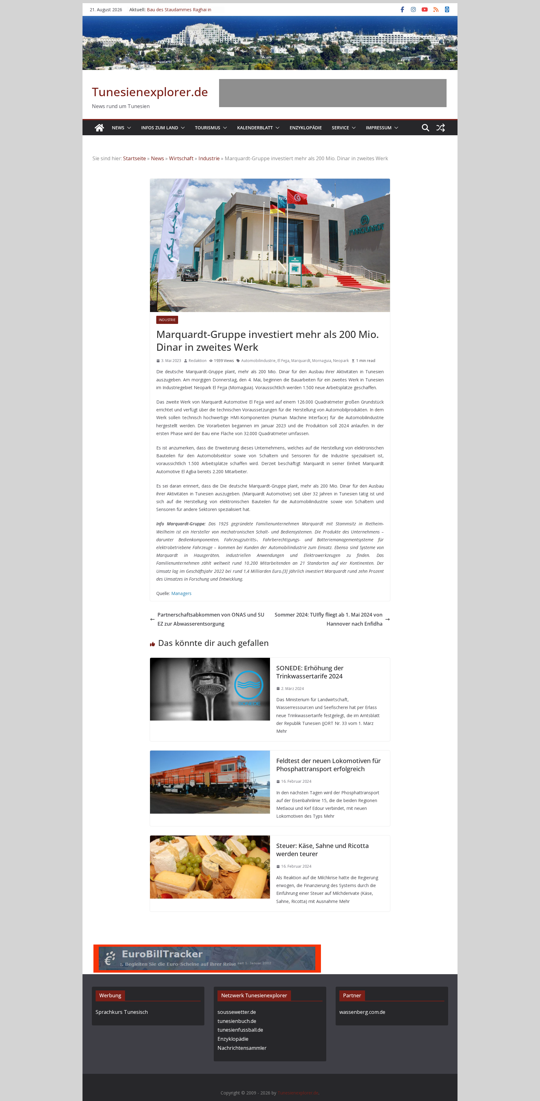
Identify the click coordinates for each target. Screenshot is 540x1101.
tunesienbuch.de (237, 1021)
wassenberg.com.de (362, 1012)
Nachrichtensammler (242, 1047)
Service (340, 128)
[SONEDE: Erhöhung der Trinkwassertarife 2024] (210, 662)
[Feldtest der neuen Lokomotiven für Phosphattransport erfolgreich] (210, 754)
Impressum (379, 128)
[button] (127, 127)
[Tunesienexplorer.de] (99, 127)
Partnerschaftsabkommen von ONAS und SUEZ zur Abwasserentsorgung (211, 619)
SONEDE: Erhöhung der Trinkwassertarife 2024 (309, 672)
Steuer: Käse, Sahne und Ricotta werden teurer (322, 849)
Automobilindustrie (258, 360)
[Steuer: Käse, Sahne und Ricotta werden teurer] (210, 839)
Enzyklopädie (306, 128)
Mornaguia (321, 360)
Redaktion (198, 360)
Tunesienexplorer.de (150, 91)
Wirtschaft (181, 158)
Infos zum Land (159, 128)
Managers (181, 593)
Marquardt (300, 360)
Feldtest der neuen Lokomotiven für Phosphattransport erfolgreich (328, 764)
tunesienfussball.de (240, 1029)
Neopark (341, 360)
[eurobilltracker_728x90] (207, 948)
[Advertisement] (333, 93)
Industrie (209, 158)
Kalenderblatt (255, 128)
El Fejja (283, 360)
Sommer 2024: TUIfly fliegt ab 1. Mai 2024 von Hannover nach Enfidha (328, 619)
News (118, 128)
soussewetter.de (237, 1012)
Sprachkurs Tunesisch (122, 1012)
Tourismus (207, 128)
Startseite (134, 158)
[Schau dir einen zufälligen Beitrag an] (440, 127)
